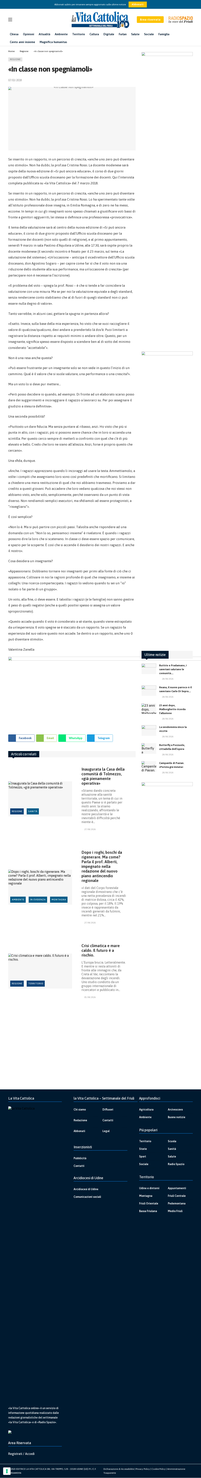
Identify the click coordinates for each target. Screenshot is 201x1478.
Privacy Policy (143, 1469)
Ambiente (18, 899)
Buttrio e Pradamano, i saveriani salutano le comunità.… (173, 669)
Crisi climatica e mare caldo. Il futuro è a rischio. (100, 950)
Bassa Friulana (148, 1211)
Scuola (172, 1141)
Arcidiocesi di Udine (86, 1189)
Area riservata (150, 19)
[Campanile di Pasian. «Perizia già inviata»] (149, 766)
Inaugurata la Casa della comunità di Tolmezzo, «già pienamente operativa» (103, 776)
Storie (143, 1148)
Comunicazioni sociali (87, 1196)
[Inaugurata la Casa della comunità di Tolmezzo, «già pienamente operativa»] (40, 798)
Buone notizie (176, 1117)
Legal (106, 1131)
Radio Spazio (176, 1164)
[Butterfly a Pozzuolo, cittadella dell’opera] (149, 748)
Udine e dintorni (149, 1188)
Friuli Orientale (148, 1203)
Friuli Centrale (177, 1195)
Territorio (35, 983)
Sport (142, 1156)
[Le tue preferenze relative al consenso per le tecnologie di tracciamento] (7, 1471)
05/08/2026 (90, 997)
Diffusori (107, 1109)
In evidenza (38, 899)
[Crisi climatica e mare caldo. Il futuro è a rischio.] (40, 971)
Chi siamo (80, 1109)
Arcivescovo (175, 1109)
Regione (15, 59)
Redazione (80, 1120)
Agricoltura (146, 1109)
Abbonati (138, 4)
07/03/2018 (15, 80)
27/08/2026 (90, 829)
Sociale (143, 1164)
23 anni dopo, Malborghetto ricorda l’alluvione (172, 709)
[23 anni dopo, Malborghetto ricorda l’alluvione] (149, 708)
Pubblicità (80, 1158)
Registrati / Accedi (21, 1453)
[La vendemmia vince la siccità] (149, 730)
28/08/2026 (167, 678)
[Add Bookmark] (134, 80)
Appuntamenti (177, 1188)
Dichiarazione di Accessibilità (118, 1469)
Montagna (59, 899)
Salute (172, 1156)
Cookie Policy (158, 1469)
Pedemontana (176, 1203)
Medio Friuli (175, 1211)
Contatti (107, 1120)
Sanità (32, 811)
